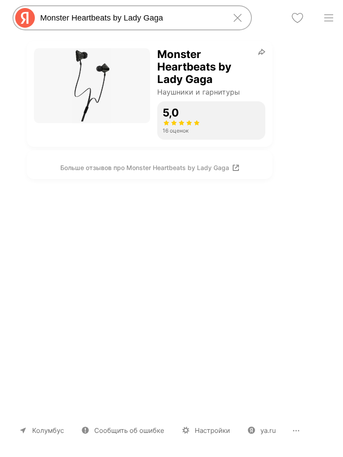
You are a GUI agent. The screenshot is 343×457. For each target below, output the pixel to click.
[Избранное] (297, 18)
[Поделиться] (261, 51)
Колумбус (48, 430)
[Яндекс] (25, 18)
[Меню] (329, 18)
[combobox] (130, 17)
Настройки (212, 430)
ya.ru (268, 430)
